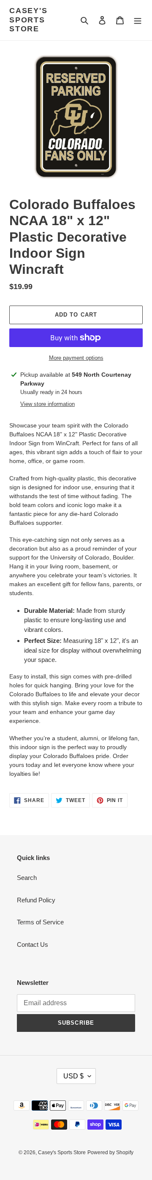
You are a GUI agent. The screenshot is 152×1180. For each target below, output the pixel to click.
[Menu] (138, 20)
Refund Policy (36, 900)
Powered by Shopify (110, 1152)
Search (27, 877)
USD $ (73, 1076)
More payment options (76, 358)
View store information (47, 404)
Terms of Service (40, 922)
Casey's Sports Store (28, 19)
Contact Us (32, 944)
